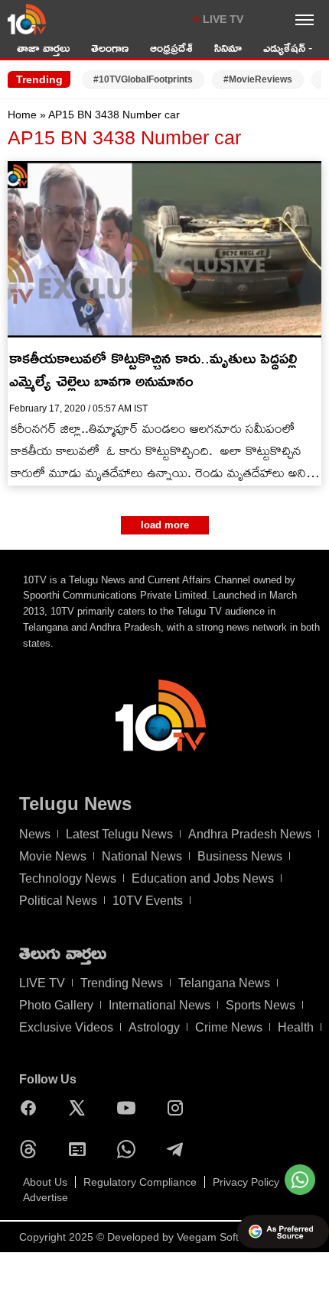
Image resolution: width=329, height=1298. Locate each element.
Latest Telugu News (119, 834)
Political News (58, 900)
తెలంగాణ (110, 47)
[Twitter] (81, 1108)
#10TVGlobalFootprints (143, 79)
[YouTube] (130, 1108)
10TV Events (147, 900)
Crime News (228, 1027)
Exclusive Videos (66, 1027)
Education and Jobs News (203, 878)
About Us (45, 1182)
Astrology (154, 1027)
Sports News (260, 1005)
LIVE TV (223, 19)
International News (159, 1005)
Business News (239, 856)
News (34, 834)
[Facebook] (32, 1108)
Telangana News (224, 983)
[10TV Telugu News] (27, 19)
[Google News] (81, 1149)
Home (22, 114)
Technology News (67, 878)
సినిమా (228, 47)
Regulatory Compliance (140, 1182)
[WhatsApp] (130, 1149)
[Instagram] (179, 1108)
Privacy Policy (246, 1182)
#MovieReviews (257, 79)
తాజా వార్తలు (43, 47)
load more (165, 525)
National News (142, 856)
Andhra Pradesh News (249, 834)
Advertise (45, 1197)
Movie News (52, 856)
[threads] (32, 1149)
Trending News (121, 983)
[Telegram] (179, 1149)
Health (296, 1027)
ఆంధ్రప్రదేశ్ (171, 47)
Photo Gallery (56, 1005)
